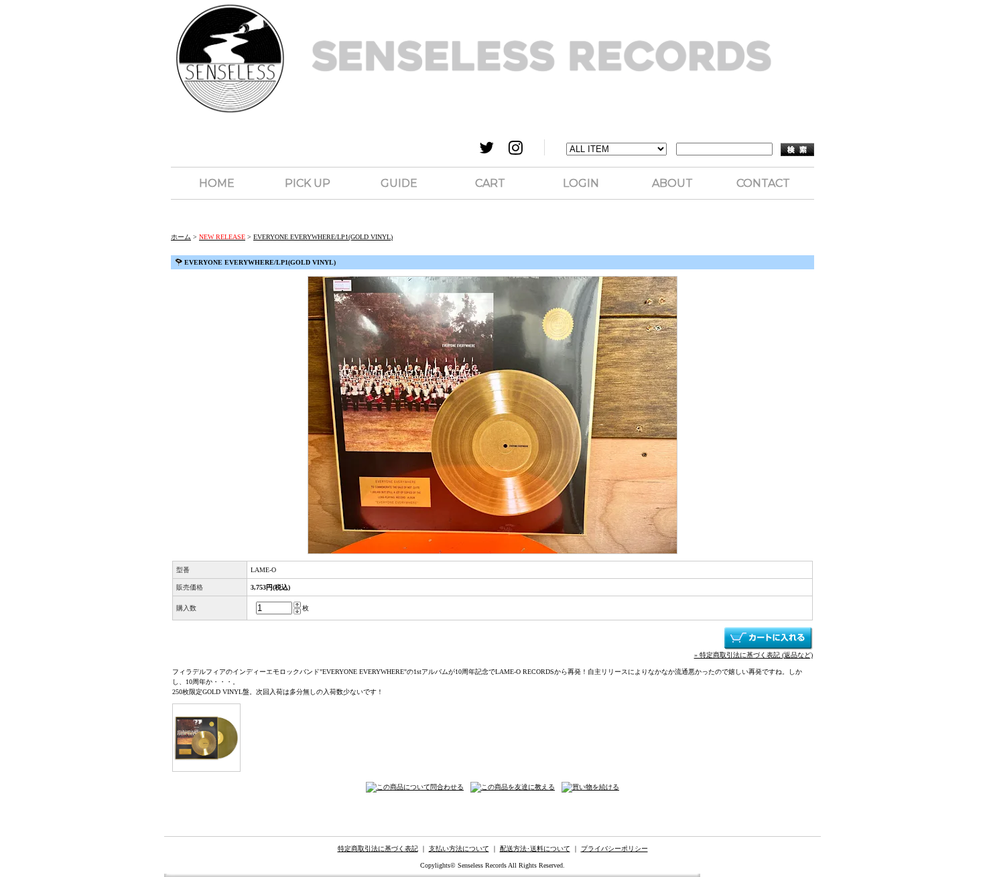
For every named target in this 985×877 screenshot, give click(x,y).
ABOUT (672, 183)
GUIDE (399, 183)
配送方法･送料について (535, 848)
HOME (217, 183)
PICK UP (307, 183)
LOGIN (581, 183)
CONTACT (763, 183)
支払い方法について (459, 848)
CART (490, 183)
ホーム (181, 237)
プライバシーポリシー (614, 848)
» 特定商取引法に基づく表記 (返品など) (753, 655)
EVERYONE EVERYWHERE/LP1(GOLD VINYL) (323, 237)
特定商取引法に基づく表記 (378, 848)
